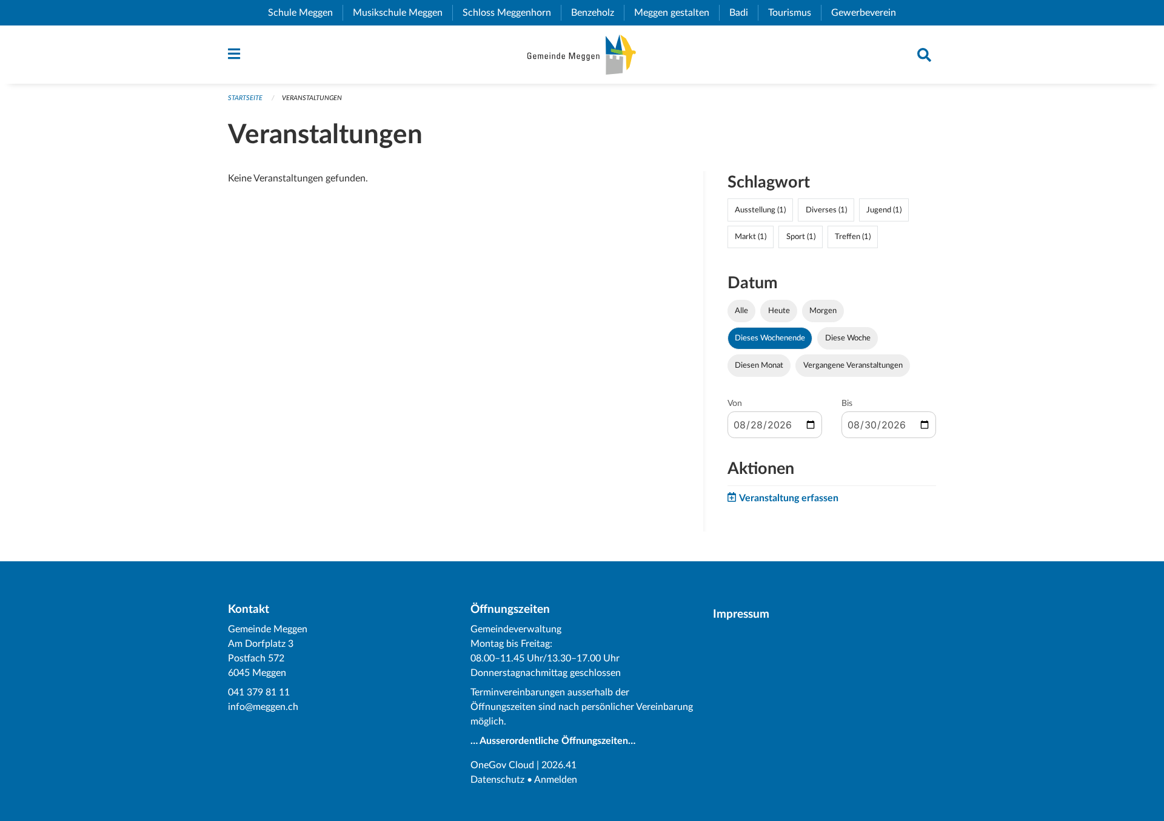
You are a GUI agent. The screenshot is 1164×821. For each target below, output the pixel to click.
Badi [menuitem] (743, 13)
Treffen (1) (853, 236)
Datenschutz (497, 780)
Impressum (741, 614)
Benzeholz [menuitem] (597, 13)
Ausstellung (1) (760, 210)
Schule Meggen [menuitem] (305, 13)
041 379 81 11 (259, 692)
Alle (741, 310)
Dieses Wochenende (770, 338)
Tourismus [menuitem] (794, 13)
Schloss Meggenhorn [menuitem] (512, 13)
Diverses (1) (826, 210)
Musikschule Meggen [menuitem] (402, 13)
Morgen (823, 310)
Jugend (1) (883, 210)
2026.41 (559, 765)
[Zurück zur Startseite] (582, 54)
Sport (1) (800, 236)
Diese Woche (848, 338)
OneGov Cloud (502, 765)
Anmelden (555, 780)
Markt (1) (750, 236)
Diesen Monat (759, 365)
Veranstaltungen (312, 98)
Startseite (245, 98)
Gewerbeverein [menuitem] (868, 13)
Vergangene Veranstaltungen (853, 365)
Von (735, 403)
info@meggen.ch (263, 707)
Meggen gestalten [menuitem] (676, 13)
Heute (779, 310)
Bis (846, 403)
